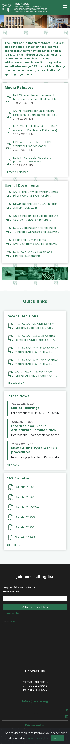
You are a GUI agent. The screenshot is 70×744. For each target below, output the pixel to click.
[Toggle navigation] (65, 8)
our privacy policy (37, 738)
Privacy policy (35, 725)
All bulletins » (15, 545)
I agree (57, 738)
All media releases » (17, 172)
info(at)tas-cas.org (35, 701)
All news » (13, 464)
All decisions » (15, 382)
